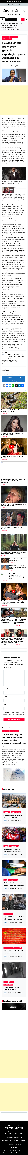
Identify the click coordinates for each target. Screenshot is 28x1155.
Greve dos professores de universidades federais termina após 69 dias (13, 850)
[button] (19, 19)
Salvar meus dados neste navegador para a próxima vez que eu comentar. (14, 714)
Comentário (7, 667)
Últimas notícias (7, 39)
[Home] (2, 19)
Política (6, 846)
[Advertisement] (14, 100)
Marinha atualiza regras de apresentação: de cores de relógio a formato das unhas (14, 884)
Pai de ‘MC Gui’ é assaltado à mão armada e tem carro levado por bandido (14, 918)
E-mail (6, 696)
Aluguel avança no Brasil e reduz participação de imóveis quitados (13, 816)
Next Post (5, 728)
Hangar (22, 1153)
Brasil (5, 880)
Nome (6, 689)
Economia (5, 37)
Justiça (6, 981)
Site (5, 704)
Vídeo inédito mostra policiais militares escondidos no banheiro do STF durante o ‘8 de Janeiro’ (13, 989)
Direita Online (14, 10)
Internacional (13, 37)
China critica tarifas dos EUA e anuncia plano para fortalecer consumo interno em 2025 (14, 952)
